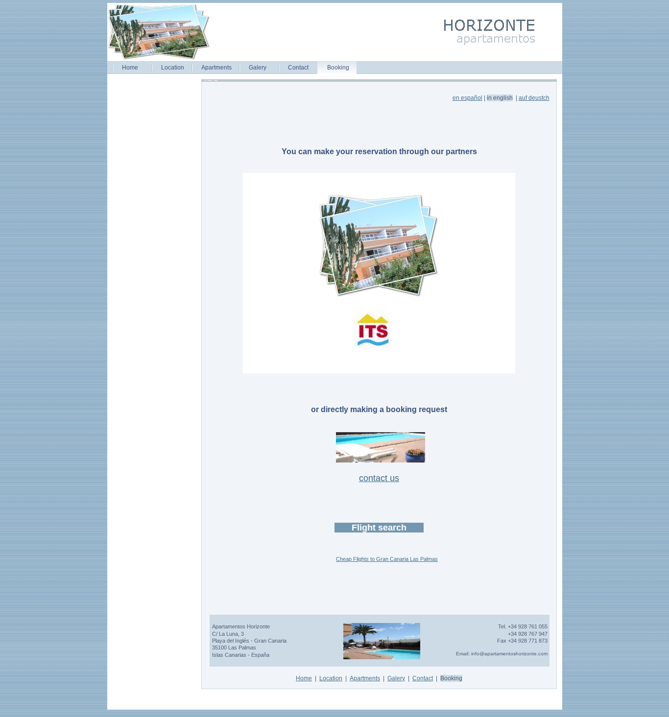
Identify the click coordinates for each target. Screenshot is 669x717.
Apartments (216, 67)
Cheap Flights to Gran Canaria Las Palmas (387, 559)
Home (130, 67)
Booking (338, 67)
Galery (257, 67)
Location (172, 67)
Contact (298, 67)
